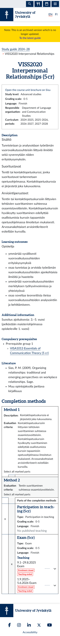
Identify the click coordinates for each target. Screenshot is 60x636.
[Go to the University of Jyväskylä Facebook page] (9, 625)
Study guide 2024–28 (16, 49)
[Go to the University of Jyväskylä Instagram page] (19, 625)
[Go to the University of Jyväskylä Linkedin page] (29, 625)
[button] (36, 568)
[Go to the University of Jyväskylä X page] (39, 625)
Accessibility (30, 632)
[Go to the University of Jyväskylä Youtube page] (49, 625)
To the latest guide (30, 38)
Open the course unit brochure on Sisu (27, 90)
